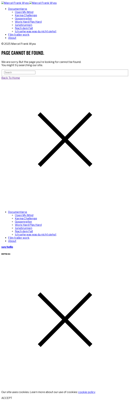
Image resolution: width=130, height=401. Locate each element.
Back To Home (10, 78)
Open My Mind (24, 12)
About (12, 38)
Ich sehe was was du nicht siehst (35, 31)
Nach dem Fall (24, 28)
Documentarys (17, 9)
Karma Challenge (26, 15)
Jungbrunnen (23, 25)
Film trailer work (18, 34)
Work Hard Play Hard (28, 21)
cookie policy (86, 392)
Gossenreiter (23, 18)
